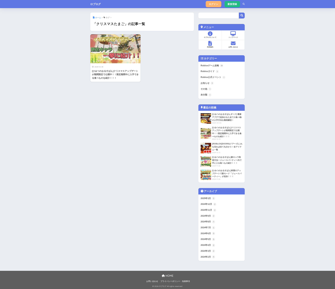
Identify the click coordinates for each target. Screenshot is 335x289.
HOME (169, 275)
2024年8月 (207, 221)
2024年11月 (208, 210)
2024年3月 (207, 251)
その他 (205, 89)
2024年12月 (208, 204)
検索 (242, 15)
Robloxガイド (209, 71)
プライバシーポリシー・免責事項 (175, 281)
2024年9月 (207, 216)
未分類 (205, 94)
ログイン (213, 4)
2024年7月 (207, 227)
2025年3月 (207, 198)
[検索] (242, 4)
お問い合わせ (152, 281)
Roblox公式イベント (212, 77)
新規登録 (232, 4)
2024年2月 (207, 257)
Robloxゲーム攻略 (212, 65)
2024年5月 (207, 239)
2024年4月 (207, 245)
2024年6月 (207, 233)
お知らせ (207, 83)
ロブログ (95, 4)
